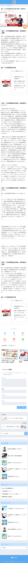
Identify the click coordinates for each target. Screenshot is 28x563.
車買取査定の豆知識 (7, 496)
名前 (3, 389)
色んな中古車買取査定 (8, 488)
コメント (4, 377)
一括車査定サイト (12, 345)
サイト (3, 401)
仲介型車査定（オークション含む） (11, 494)
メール (4, 395)
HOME (15, 557)
